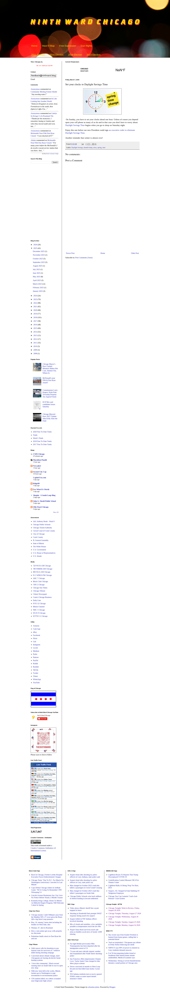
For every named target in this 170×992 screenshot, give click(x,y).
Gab (34, 642)
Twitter (35, 673)
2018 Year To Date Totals (42, 441)
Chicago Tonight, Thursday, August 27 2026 (124, 913)
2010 (35, 346)
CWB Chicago (39, 454)
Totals (35, 435)
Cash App (36, 629)
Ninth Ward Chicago (47, 770)
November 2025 (39, 255)
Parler (35, 654)
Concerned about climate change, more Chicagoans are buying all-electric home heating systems (45, 958)
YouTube (36, 683)
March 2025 (37, 284)
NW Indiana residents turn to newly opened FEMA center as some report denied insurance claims (86, 976)
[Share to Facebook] (93, 144)
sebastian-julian (93, 987)
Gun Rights (86, 46)
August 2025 (38, 266)
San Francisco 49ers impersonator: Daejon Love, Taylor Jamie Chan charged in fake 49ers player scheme (85, 961)
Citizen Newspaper (40, 594)
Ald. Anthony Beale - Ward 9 (43, 521)
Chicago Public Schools (41, 525)
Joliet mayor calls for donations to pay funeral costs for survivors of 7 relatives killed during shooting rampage (45, 950)
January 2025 (38, 291)
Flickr (35, 638)
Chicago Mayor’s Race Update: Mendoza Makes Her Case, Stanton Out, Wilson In (50, 368)
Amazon (36, 626)
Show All (55, 512)
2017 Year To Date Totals (42, 444)
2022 (35, 303)
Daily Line (37, 600)
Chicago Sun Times (40, 588)
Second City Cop (39, 472)
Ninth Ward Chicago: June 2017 (41, 791)
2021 (35, 307)
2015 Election (56, 54)
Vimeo (35, 676)
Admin (33, 140)
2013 (35, 335)
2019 (35, 314)
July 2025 (36, 269)
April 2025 (37, 280)
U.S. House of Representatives (44, 553)
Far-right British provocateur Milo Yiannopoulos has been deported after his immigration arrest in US (85, 946)
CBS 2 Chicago (39, 585)
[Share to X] (91, 144)
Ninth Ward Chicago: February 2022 (42, 813)
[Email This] (86, 144)
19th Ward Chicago (40, 507)
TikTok (35, 670)
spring (99, 147)
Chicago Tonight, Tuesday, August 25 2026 (124, 922)
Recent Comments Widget (52, 153)
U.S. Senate (37, 556)
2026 (35, 245)
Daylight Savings (77, 147)
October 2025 (38, 259)
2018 (35, 317)
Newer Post (70, 253)
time (103, 147)
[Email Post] (82, 144)
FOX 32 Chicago (39, 603)
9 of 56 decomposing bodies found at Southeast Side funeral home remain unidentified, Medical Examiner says (121, 955)
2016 (35, 325)
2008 (35, 353)
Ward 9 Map (48, 46)
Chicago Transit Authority (42, 528)
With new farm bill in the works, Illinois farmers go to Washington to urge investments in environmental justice (45, 973)
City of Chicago (39, 534)
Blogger (112, 987)
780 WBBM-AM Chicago (42, 569)
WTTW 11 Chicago (40, 616)
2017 (35, 321)
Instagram (36, 645)
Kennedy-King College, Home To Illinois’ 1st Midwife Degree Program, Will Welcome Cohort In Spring (47, 903)
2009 (35, 350)
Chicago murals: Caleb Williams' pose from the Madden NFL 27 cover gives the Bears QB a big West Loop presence (47, 917)
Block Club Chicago (40, 581)
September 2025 (39, 262)
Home (34, 46)
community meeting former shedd (44, 92)
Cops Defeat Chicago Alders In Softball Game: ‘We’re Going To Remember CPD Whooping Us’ (46, 890)
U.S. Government (39, 550)
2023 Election (93, 54)
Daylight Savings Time (75, 125)
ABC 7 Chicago (39, 578)
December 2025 (39, 251)
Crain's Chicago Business (42, 597)
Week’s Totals (38, 438)
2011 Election (38, 54)
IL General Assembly (40, 540)
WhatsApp (37, 679)
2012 (35, 339)
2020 (35, 310)
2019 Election (75, 54)
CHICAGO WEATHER (102, 69)
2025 (35, 248)
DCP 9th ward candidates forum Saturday (49, 404)
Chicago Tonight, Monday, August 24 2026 (124, 925)
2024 (35, 296)
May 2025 (37, 277)
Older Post (135, 253)
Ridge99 (36, 483)
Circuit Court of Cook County (44, 531)
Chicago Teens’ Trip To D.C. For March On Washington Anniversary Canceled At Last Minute (47, 882)
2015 (35, 328)
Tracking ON (50, 822)
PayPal (35, 660)
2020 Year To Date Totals (42, 432)
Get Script (36, 822)
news (95, 147)
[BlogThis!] (89, 144)
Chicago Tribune (39, 591)
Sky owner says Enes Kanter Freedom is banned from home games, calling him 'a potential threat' (123, 937)
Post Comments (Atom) (84, 258)
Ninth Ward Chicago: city (39, 808)
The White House (39, 547)
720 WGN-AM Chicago (42, 566)
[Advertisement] (102, 232)
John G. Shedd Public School (44, 501)
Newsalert (37, 466)
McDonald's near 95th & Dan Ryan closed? (49, 380)
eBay (35, 632)
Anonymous (35, 89)
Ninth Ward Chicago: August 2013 (45, 781)
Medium (36, 651)
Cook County (38, 537)
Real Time (43, 822)
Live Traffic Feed (43, 765)
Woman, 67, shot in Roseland (42, 928)
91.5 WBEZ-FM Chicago (42, 575)
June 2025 (37, 273)
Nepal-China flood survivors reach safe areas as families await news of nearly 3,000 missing (86, 932)
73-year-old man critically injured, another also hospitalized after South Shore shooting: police (86, 953)
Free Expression (67, 46)
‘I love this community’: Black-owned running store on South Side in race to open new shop (47, 965)
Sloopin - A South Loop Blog (44, 495)
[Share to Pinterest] (95, 144)
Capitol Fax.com (39, 478)
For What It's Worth (41, 489)
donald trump (88, 147)
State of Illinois (38, 543)
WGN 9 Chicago (39, 613)
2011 (35, 343)
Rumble (36, 667)
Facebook (36, 635)
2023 (35, 299)
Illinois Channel (39, 607)
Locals (35, 648)
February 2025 (38, 287)
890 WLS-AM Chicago (41, 572)
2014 (35, 332)
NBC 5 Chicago (39, 610)
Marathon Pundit (40, 460)
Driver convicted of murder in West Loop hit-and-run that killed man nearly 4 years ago (85, 969)
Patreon (36, 657)
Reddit (35, 664)
